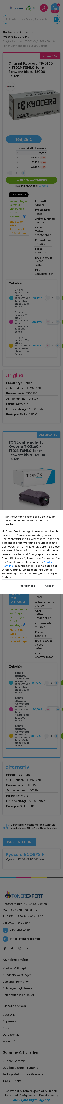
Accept (49, 585)
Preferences (27, 585)
